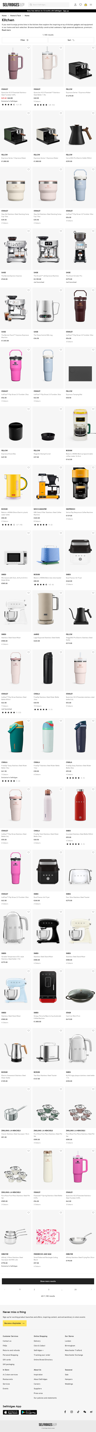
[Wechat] (85, 1413)
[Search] (31, 4)
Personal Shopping (10, 1355)
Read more (6, 30)
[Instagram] (72, 1413)
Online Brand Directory (43, 1360)
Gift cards (7, 1360)
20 (75, 1289)
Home (4, 15)
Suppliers (38, 1388)
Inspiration (38, 1374)
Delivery (37, 1341)
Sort (69, 40)
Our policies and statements (45, 1398)
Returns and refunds (11, 1350)
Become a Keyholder (12, 1323)
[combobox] (50, 4)
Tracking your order (42, 1355)
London (68, 1341)
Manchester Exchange (74, 1355)
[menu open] (91, 4)
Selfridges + (39, 1350)
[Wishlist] (80, 4)
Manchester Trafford (73, 1350)
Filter (23, 40)
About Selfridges (40, 1379)
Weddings (69, 1384)
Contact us (7, 1341)
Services (6, 1384)
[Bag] (85, 4)
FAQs (5, 1346)
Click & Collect (39, 1346)
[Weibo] (91, 1413)
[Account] (75, 4)
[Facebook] (65, 1413)
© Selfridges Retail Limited (48, 1428)
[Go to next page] (91, 1289)
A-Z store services (10, 1374)
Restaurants (8, 1379)
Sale (66, 1374)
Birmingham (70, 1346)
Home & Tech (15, 15)
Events (5, 1388)
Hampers (68, 1379)
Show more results (48, 1281)
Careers (37, 1384)
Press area (38, 1393)
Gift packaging (8, 1364)
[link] (15, 93)
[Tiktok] (78, 1413)
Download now (61, 11)
